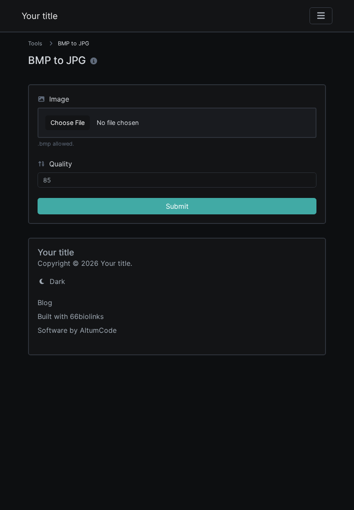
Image (58, 99)
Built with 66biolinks (71, 316)
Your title (40, 16)
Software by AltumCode (77, 330)
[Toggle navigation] (321, 15)
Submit (177, 206)
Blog (45, 302)
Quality (59, 163)
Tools (35, 43)
